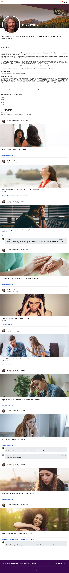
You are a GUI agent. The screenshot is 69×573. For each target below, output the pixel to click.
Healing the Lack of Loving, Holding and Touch (17, 533)
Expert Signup (6, 563)
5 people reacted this (7, 155)
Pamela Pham (9, 239)
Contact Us (33, 563)
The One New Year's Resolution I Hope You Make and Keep (21, 190)
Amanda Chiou (6, 195)
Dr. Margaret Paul (11, 120)
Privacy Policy (14, 563)
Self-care (5, 151)
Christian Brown (10, 455)
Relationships (5, 360)
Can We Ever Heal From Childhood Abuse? (15, 319)
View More (33, 554)
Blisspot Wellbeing (17, 195)
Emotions (5, 400)
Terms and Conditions (24, 563)
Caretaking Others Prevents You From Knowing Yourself (20, 278)
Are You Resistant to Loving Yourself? (14, 439)
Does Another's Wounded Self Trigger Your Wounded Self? (21, 399)
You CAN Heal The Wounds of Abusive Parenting (18, 493)
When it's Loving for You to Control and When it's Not (19, 359)
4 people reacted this (7, 365)
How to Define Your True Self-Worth (14, 149)
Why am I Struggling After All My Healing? (16, 230)
